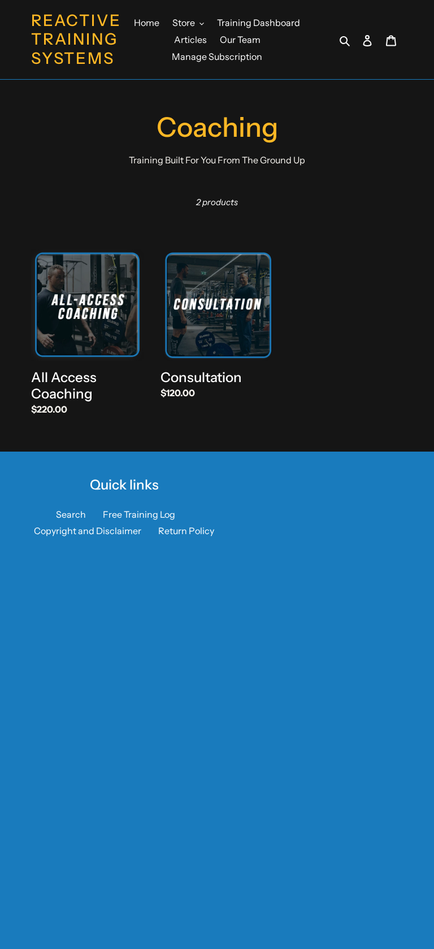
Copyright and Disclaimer (87, 530)
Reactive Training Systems (76, 39)
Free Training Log (139, 514)
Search (71, 514)
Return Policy (186, 530)
